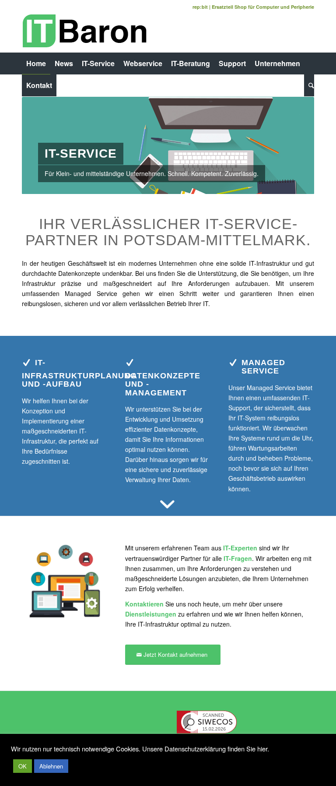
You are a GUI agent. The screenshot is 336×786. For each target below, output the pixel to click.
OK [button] (22, 766)
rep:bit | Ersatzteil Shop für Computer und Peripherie (253, 7)
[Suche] (309, 85)
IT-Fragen (238, 558)
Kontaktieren (144, 603)
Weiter (294, 145)
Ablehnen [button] (51, 766)
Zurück (41, 145)
